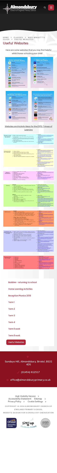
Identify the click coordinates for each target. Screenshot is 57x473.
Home (6, 37)
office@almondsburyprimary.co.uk (30, 379)
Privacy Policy (14, 401)
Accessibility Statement (19, 399)
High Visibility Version (25, 396)
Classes (18, 37)
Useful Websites (23, 39)
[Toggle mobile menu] (51, 7)
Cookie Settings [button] (35, 401)
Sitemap (38, 399)
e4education (47, 413)
